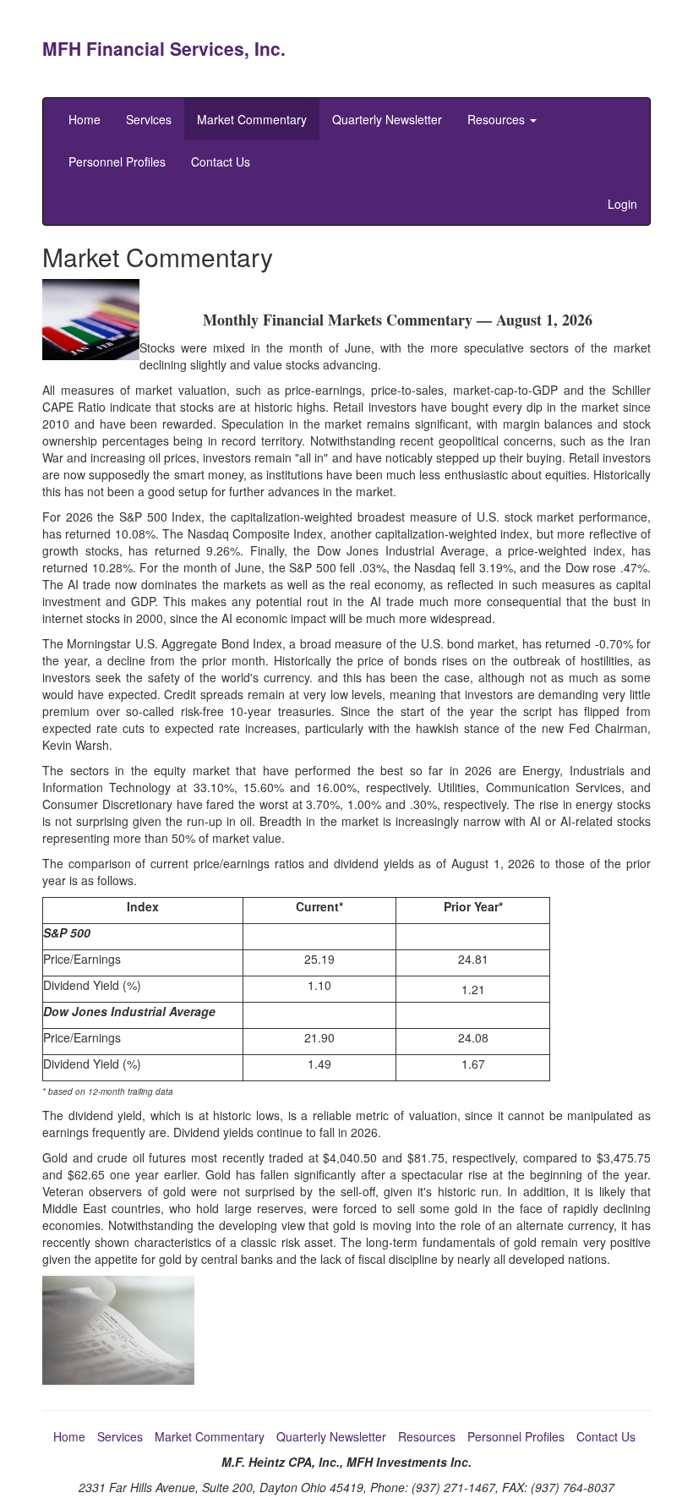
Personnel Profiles (117, 161)
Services (149, 119)
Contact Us (220, 161)
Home (84, 119)
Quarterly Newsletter (387, 119)
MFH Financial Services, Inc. (164, 48)
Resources (497, 119)
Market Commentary (252, 119)
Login (622, 203)
